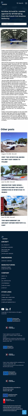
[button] (25, 3)
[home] (4, 3)
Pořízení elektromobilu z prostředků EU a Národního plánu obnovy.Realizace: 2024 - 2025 (12, 389)
